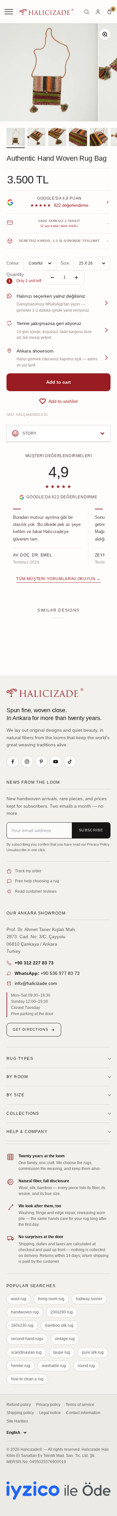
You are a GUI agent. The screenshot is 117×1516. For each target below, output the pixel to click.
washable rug (54, 1365)
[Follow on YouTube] (55, 761)
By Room (17, 1077)
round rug (86, 1365)
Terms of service (80, 1404)
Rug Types (19, 1058)
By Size (15, 1095)
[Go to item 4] (78, 138)
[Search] (87, 12)
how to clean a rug (27, 1379)
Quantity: (15, 274)
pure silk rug (93, 1352)
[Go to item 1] (15, 138)
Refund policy (18, 1404)
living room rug (51, 1299)
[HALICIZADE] (44, 692)
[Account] (98, 12)
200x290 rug (61, 1312)
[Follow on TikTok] (70, 761)
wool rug (18, 1299)
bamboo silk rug (59, 1325)
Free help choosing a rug (37, 881)
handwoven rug (25, 1312)
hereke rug (20, 1365)
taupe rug (61, 1352)
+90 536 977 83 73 (47, 973)
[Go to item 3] (57, 138)
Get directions (30, 1029)
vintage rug (65, 1338)
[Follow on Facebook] (12, 761)
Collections (22, 1113)
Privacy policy (48, 1404)
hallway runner (89, 1299)
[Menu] (9, 12)
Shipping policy (20, 1412)
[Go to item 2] (36, 138)
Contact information (83, 1412)
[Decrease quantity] (52, 277)
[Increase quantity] (76, 277)
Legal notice (50, 1412)
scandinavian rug (26, 1352)
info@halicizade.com (36, 983)
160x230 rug (22, 1325)
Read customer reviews (36, 891)
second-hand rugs (27, 1338)
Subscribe (91, 830)
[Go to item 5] (99, 138)
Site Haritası (17, 1421)
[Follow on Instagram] (27, 761)
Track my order (28, 871)
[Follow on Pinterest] (41, 761)
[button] (58, 401)
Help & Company (26, 1131)
